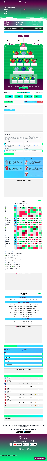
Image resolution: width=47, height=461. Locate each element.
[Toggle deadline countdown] (9, 92)
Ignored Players (27, 148)
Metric (37, 92)
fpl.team (27, 448)
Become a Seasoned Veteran (36, 145)
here (31, 203)
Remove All (40, 101)
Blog (30, 449)
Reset (35, 101)
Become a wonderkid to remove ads (32, 9)
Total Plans (26, 141)
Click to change (9, 14)
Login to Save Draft (8, 101)
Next (42, 31)
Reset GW (30, 101)
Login (42, 1)
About (23, 449)
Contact (26, 449)
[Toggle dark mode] (39, 2)
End (38, 252)
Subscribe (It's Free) (23, 88)
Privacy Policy (19, 449)
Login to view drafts (10, 109)
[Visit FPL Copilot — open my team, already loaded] (23, 28)
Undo (26, 101)
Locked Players (7, 148)
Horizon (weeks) (7, 141)
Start (32, 252)
